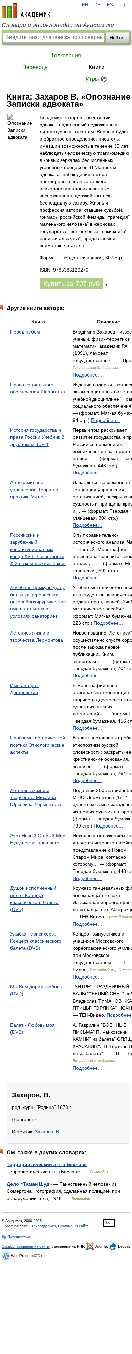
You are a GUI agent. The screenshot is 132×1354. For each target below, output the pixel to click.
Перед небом (25, 332)
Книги (97, 67)
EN (85, 5)
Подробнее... (87, 375)
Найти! (117, 37)
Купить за (71, 283)
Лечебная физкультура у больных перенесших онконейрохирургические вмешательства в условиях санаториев (38, 602)
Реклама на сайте (73, 1226)
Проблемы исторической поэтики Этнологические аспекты (37, 745)
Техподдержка (43, 1226)
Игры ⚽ (96, 79)
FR (122, 5)
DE (97, 5)
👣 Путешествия (16, 1237)
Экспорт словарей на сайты (26, 1246)
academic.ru (26, 10)
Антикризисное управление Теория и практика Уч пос (34, 489)
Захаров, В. (47, 1131)
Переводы (35, 67)
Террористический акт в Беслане (47, 1164)
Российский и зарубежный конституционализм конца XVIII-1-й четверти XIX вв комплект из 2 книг (38, 549)
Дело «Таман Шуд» (29, 1184)
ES (110, 5)
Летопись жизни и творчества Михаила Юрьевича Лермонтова (35, 797)
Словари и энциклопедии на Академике (58, 25)
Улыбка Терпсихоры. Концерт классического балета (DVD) (35, 941)
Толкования (66, 55)
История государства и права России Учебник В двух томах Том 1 (37, 437)
